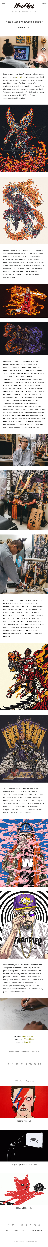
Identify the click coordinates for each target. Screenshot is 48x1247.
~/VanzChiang (28, 1039)
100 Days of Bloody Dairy (24, 1208)
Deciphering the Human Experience (24, 1164)
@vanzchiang (28, 1042)
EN (43, 4)
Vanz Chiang (20, 77)
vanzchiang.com (28, 1036)
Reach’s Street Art (24, 1121)
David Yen (35, 1051)
